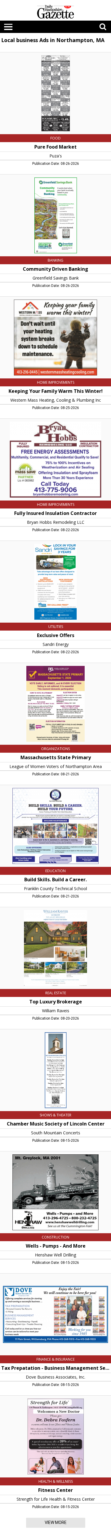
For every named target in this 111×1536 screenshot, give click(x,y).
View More (56, 1522)
